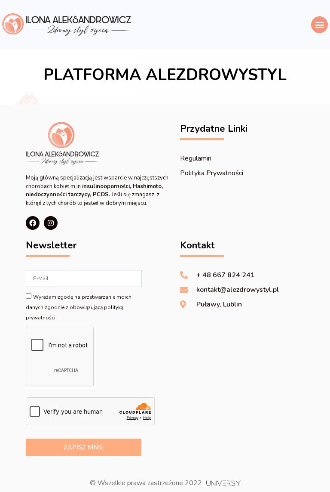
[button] (319, 24)
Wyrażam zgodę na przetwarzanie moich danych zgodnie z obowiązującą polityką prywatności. (78, 307)
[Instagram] (51, 223)
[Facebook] (33, 223)
